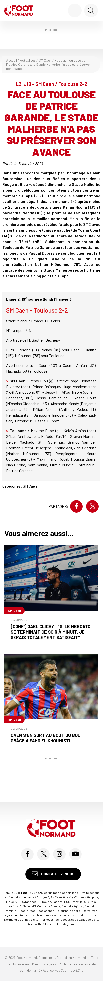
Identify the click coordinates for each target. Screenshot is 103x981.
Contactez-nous (57, 874)
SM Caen (45, 60)
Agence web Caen (55, 970)
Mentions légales (44, 964)
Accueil (11, 60)
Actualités (28, 60)
